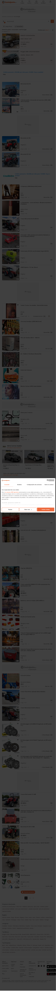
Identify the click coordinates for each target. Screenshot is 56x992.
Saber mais (27, 509)
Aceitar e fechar (46, 509)
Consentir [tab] (6, 484)
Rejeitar (10, 509)
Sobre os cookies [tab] (49, 484)
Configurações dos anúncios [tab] (34, 484)
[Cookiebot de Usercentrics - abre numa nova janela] (48, 480)
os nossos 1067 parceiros (12, 492)
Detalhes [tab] (19, 484)
